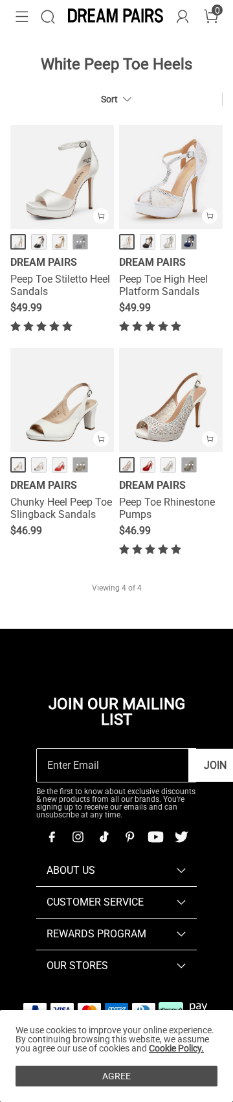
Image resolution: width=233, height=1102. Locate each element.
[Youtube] (155, 837)
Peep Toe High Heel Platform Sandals (163, 285)
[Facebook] (52, 837)
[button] (22, 17)
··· (80, 242)
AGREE (116, 1076)
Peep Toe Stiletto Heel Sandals (60, 285)
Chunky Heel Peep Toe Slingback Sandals (61, 508)
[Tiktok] (103, 837)
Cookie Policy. (176, 1048)
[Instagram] (77, 837)
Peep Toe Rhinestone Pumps (167, 508)
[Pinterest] (129, 837)
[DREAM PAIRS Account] (182, 16)
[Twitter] (181, 837)
